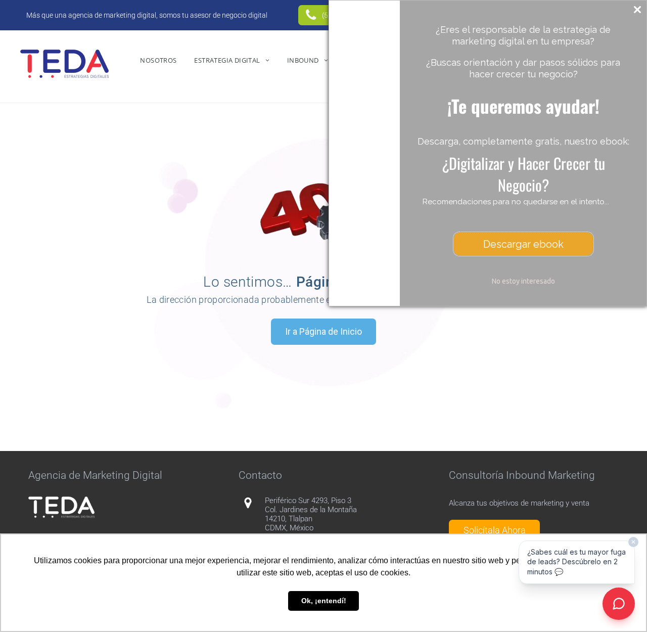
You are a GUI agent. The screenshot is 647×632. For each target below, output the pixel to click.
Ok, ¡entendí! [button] (323, 601)
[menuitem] (159, 60)
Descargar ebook (523, 244)
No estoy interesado (523, 281)
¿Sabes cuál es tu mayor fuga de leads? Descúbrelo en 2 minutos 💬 (576, 562)
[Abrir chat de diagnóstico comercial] (619, 604)
